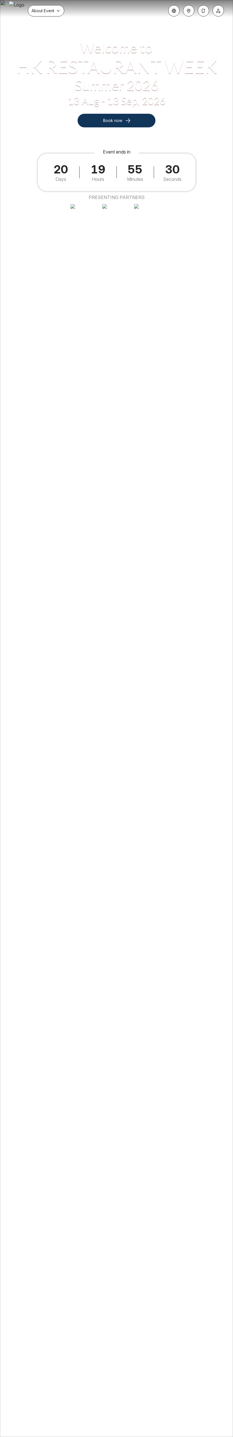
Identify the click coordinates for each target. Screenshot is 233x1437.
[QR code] (203, 10)
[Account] (218, 10)
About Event (43, 10)
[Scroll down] (116, 1422)
